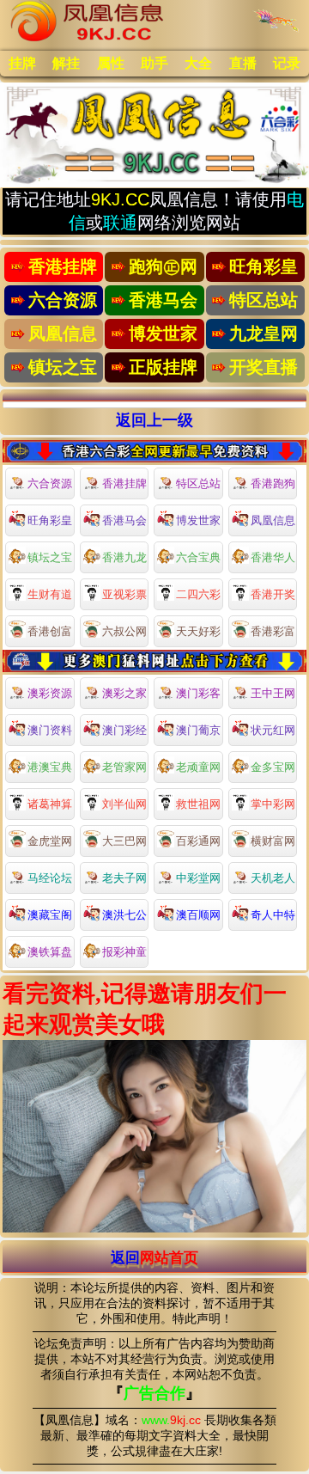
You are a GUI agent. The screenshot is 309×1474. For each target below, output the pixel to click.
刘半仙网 (124, 804)
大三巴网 (124, 841)
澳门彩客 (198, 693)
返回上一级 (154, 420)
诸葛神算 (49, 804)
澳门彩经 (124, 730)
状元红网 (273, 730)
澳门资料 (49, 730)
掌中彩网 (273, 804)
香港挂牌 (124, 483)
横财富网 (273, 841)
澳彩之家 (124, 693)
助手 (154, 63)
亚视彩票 (124, 594)
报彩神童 (124, 951)
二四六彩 (198, 594)
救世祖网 (198, 804)
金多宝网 (273, 767)
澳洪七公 (124, 914)
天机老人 (273, 878)
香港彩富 (273, 631)
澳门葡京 (198, 730)
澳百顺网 (198, 914)
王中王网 (273, 693)
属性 (110, 63)
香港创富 (49, 631)
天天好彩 (198, 631)
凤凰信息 (273, 520)
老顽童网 (198, 767)
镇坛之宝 (49, 557)
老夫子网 (124, 878)
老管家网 (124, 767)
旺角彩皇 (49, 520)
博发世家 (198, 520)
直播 (243, 63)
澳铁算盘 (49, 951)
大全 (198, 63)
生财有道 (49, 594)
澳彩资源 (49, 693)
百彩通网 (198, 841)
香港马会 (124, 520)
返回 (154, 1257)
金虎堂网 (49, 841)
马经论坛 (49, 878)
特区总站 (198, 483)
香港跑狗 (273, 483)
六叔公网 (124, 631)
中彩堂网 (198, 878)
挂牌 (22, 63)
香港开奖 (273, 594)
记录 (286, 63)
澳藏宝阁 (49, 914)
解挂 (66, 63)
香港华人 (273, 557)
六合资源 (49, 483)
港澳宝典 (49, 767)
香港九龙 (124, 557)
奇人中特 (273, 914)
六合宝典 (198, 557)
